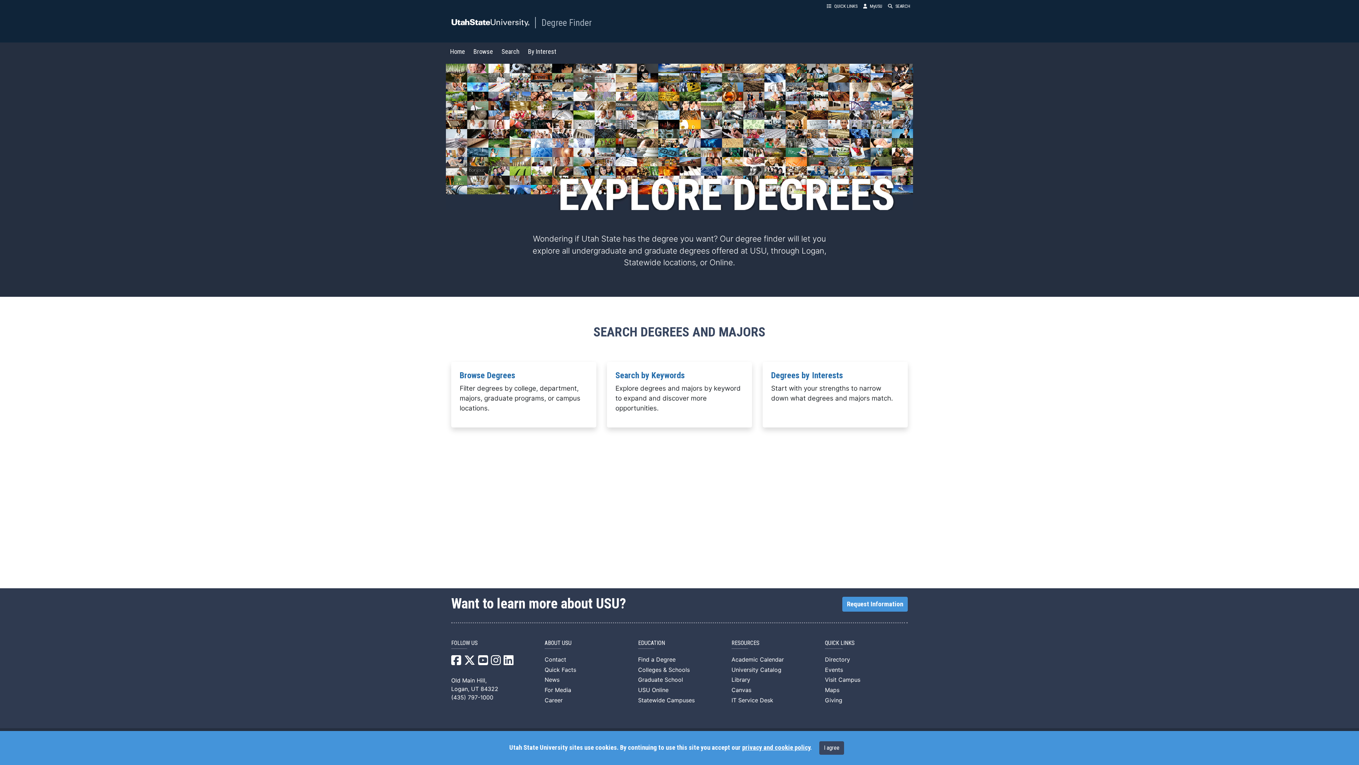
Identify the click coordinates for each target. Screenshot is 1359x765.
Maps (832, 689)
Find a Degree (657, 659)
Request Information (875, 604)
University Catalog (756, 669)
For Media (558, 689)
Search (510, 51)
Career (554, 700)
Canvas (741, 689)
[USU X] (469, 662)
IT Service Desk (752, 700)
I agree (831, 747)
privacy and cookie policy (776, 748)
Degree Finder (566, 22)
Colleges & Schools (664, 669)
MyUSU (876, 6)
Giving (833, 700)
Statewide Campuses (666, 700)
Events (834, 669)
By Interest (542, 51)
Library (741, 679)
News (552, 679)
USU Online (653, 689)
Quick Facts (560, 669)
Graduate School (660, 679)
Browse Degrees (487, 375)
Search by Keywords (650, 375)
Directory (837, 659)
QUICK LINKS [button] (846, 6)
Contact (555, 659)
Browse (483, 51)
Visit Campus (842, 679)
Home (457, 51)
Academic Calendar (758, 659)
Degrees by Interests (807, 375)
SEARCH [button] (902, 6)
